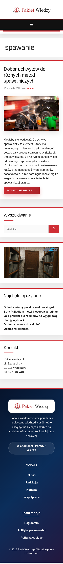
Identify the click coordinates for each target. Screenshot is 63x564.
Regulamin (31, 523)
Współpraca (31, 497)
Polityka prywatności (32, 530)
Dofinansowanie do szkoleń (22, 324)
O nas (31, 475)
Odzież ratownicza (16, 328)
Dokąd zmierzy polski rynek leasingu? (29, 307)
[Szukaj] (54, 229)
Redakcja (32, 482)
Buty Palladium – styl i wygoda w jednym (31, 311)
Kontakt (31, 489)
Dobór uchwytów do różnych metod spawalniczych (24, 75)
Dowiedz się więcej (19, 190)
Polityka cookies (32, 537)
